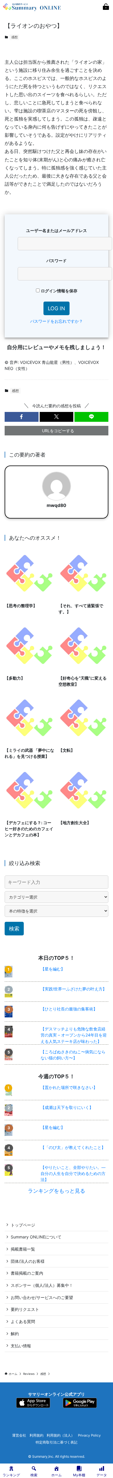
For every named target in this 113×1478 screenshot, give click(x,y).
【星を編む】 (53, 968)
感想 (14, 37)
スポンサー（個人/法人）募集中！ (42, 1285)
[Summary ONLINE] (32, 7)
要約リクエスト (25, 1309)
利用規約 (36, 1435)
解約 (15, 1333)
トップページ (23, 1224)
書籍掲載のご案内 (27, 1273)
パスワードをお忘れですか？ (56, 321)
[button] (22, 417)
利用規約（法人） (60, 1435)
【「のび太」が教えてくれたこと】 (73, 1147)
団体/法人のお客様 (28, 1261)
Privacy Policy (89, 1435)
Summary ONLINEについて (36, 1236)
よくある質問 (23, 1321)
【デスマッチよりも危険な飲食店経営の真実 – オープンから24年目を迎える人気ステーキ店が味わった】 (74, 1034)
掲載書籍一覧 (23, 1249)
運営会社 (19, 1435)
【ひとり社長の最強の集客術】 (69, 1008)
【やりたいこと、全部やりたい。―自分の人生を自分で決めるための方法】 (73, 1173)
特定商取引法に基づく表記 (56, 1442)
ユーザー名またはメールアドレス (56, 230)
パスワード (56, 260)
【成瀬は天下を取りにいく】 (67, 1107)
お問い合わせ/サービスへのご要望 (42, 1297)
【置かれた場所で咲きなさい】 (69, 1087)
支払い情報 (21, 1345)
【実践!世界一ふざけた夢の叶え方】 (74, 988)
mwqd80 (56, 505)
